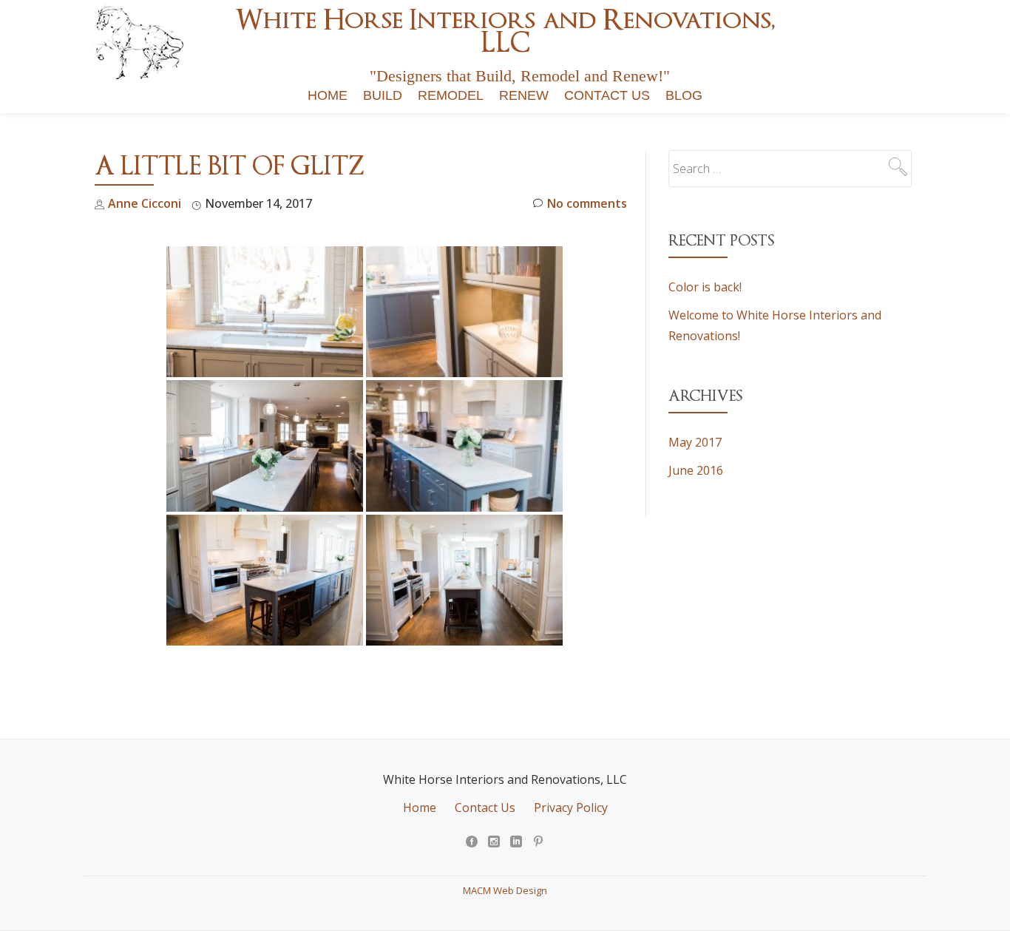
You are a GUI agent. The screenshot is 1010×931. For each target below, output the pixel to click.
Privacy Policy (571, 807)
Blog (683, 95)
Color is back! (705, 287)
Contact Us (607, 95)
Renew (524, 95)
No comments (587, 203)
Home (328, 95)
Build (382, 95)
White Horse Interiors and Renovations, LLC (505, 31)
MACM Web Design (505, 890)
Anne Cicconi (144, 203)
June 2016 (695, 470)
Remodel (451, 95)
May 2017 (695, 442)
